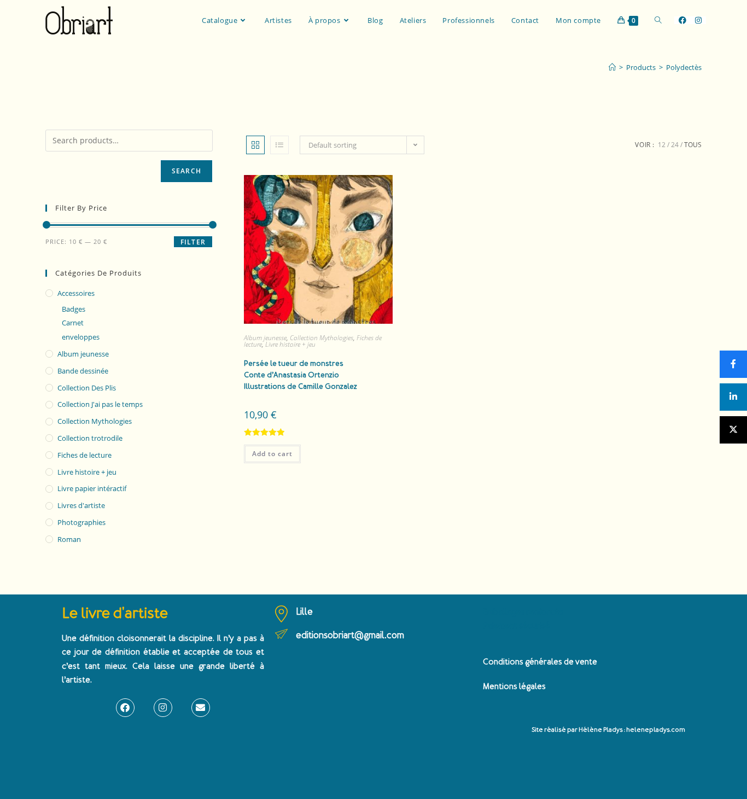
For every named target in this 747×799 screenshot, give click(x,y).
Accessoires (76, 293)
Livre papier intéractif (91, 488)
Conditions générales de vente (540, 662)
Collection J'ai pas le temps (100, 404)
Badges (73, 309)
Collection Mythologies (321, 337)
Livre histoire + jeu (290, 344)
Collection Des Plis (86, 388)
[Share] (733, 364)
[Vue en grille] (255, 145)
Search (186, 171)
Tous (693, 144)
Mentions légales (514, 686)
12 (662, 144)
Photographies (81, 522)
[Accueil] (612, 67)
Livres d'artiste (81, 505)
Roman (69, 539)
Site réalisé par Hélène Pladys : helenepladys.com (608, 730)
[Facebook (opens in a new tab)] (682, 20)
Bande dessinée (82, 371)
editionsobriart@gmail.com (350, 635)
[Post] (733, 430)
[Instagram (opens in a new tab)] (698, 20)
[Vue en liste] (279, 145)
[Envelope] (200, 707)
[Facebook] (125, 707)
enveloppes (81, 337)
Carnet (73, 323)
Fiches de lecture (84, 455)
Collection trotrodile (89, 438)
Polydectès (684, 67)
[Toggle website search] (658, 20)
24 (675, 144)
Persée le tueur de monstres (300, 375)
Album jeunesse (265, 337)
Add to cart (272, 453)
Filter (193, 242)
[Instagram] (163, 707)
